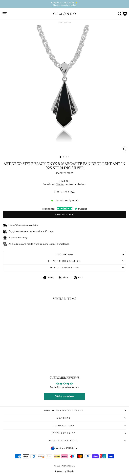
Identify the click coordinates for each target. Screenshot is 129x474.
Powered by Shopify (64, 471)
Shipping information (64, 261)
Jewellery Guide (63, 433)
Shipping (60, 184)
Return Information (64, 267)
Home (60, 22)
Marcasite (67, 22)
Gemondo (64, 418)
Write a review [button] (64, 396)
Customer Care (63, 425)
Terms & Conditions (63, 440)
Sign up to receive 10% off (63, 410)
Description (64, 254)
